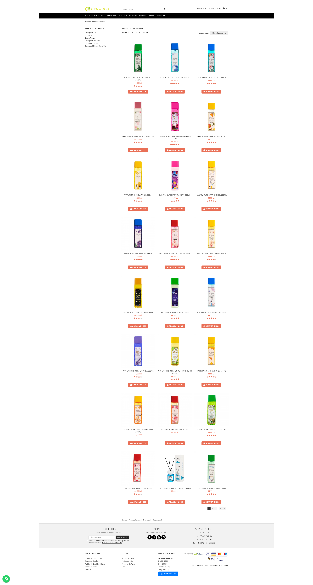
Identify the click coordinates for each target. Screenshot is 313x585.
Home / (88, 21)
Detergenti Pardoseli (92, 41)
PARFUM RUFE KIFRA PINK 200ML (174, 429)
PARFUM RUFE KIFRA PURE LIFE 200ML (211, 312)
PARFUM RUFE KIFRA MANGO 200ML (211, 136)
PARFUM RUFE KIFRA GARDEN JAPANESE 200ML (175, 137)
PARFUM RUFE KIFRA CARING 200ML (211, 488)
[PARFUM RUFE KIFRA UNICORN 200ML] (175, 175)
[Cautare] (164, 9)
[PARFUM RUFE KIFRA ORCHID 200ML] (211, 234)
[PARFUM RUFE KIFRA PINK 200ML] (175, 410)
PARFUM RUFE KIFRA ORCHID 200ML (211, 253)
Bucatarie (88, 35)
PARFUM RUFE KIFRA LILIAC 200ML (138, 253)
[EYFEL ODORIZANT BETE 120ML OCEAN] (175, 468)
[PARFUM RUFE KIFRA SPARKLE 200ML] (175, 293)
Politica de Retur (128, 561)
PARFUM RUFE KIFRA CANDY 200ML (138, 488)
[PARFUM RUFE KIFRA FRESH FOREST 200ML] (138, 58)
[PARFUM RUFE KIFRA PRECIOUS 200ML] (138, 293)
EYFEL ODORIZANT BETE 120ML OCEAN (175, 488)
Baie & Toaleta (90, 38)
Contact (88, 570)
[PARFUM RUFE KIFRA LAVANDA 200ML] (138, 351)
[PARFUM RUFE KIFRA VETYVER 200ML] (211, 410)
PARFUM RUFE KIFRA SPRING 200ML (211, 78)
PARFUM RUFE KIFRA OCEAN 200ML (174, 78)
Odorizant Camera (91, 43)
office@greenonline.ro (205, 543)
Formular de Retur (128, 564)
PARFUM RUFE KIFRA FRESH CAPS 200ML (138, 136)
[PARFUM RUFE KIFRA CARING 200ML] (211, 468)
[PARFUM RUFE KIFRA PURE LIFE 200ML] (211, 293)
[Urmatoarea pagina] (224, 508)
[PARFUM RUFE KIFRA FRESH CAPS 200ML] (138, 117)
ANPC (124, 567)
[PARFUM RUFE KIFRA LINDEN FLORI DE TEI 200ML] (175, 351)
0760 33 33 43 (205, 539)
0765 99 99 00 (205, 536)
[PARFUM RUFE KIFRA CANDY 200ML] (138, 468)
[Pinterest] (154, 537)
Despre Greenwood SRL (93, 558)
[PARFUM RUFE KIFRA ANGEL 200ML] (138, 175)
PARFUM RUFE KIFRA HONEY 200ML (211, 371)
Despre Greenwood (157, 15)
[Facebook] (149, 537)
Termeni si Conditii (91, 561)
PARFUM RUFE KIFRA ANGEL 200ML (138, 195)
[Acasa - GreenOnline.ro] (97, 9)
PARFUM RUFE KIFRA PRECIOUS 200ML (138, 312)
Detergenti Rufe (90, 33)
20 (221, 508)
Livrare (142, 15)
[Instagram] (163, 537)
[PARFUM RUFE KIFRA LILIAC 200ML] (138, 234)
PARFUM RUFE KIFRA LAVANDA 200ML (138, 371)
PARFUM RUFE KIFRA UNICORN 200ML (174, 195)
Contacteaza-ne (170, 574)
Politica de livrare (91, 567)
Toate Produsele (93, 15)
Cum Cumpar (110, 15)
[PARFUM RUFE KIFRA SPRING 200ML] (211, 58)
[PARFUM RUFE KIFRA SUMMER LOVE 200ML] (138, 410)
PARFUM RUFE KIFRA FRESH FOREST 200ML (138, 79)
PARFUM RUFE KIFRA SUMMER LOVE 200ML (138, 430)
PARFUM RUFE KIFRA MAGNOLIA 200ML (175, 253)
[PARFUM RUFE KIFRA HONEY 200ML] (211, 351)
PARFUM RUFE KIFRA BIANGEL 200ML (211, 195)
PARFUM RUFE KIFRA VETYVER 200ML (211, 429)
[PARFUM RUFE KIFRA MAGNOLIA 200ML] (175, 234)
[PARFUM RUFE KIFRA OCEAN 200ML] (175, 58)
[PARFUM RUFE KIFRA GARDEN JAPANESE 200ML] (175, 117)
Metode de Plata (128, 558)
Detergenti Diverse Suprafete (95, 46)
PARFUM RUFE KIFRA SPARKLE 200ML (175, 312)
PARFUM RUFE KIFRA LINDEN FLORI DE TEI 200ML (175, 372)
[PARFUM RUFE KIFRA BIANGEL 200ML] (211, 175)
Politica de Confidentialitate (112, 543)
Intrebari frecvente (128, 15)
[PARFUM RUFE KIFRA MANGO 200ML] (211, 117)
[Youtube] (159, 537)
